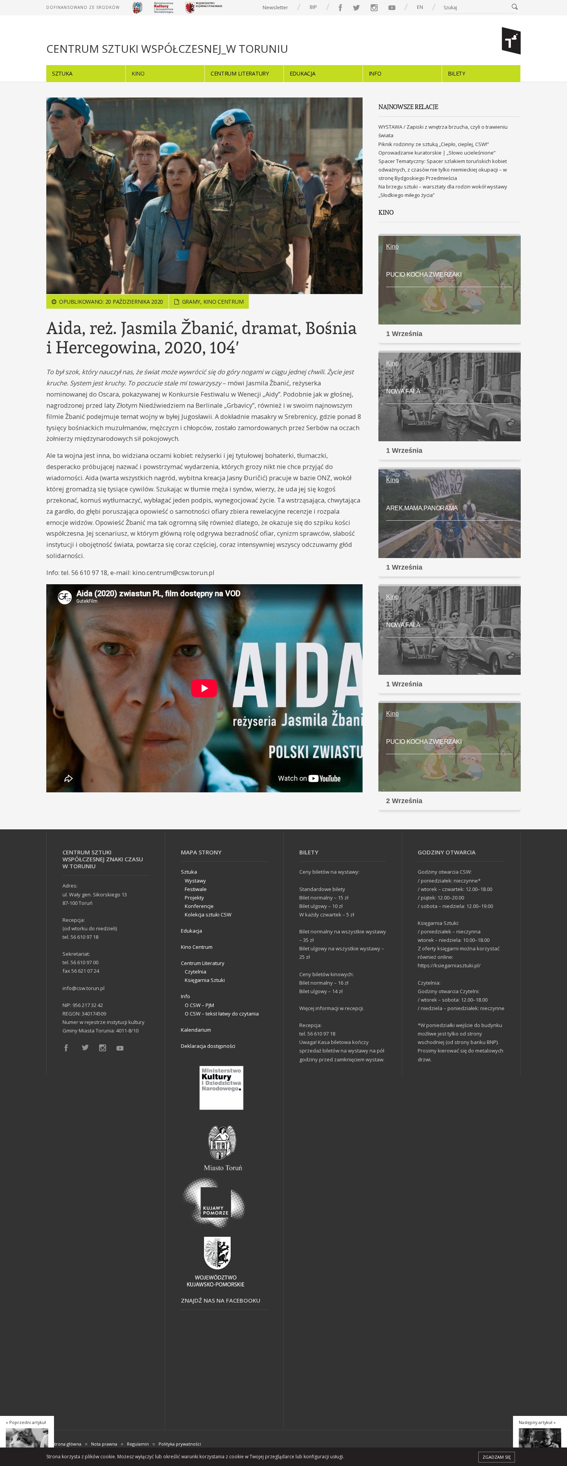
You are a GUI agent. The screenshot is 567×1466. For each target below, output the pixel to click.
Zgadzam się (497, 1457)
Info (375, 73)
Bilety (456, 73)
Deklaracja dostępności (208, 1045)
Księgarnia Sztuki (205, 980)
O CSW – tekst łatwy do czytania (222, 1013)
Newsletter (275, 7)
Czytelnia (195, 971)
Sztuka (62, 73)
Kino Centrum (223, 301)
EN (420, 6)
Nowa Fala (403, 391)
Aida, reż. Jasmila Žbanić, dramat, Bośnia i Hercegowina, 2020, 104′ (201, 337)
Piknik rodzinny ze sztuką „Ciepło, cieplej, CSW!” (433, 144)
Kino (138, 73)
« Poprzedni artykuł (26, 1422)
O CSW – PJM (199, 1005)
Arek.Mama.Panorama (422, 508)
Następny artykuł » (537, 1422)
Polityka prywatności (180, 1444)
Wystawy (195, 880)
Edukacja (303, 73)
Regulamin (138, 1444)
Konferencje (199, 906)
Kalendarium (196, 1029)
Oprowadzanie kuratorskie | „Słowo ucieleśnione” (437, 152)
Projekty (194, 897)
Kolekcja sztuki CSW (208, 914)
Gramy (191, 301)
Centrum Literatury (240, 73)
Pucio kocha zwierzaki (424, 274)
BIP (313, 6)
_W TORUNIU (167, 49)
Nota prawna (104, 1444)
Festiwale (196, 889)
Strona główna (66, 1444)
